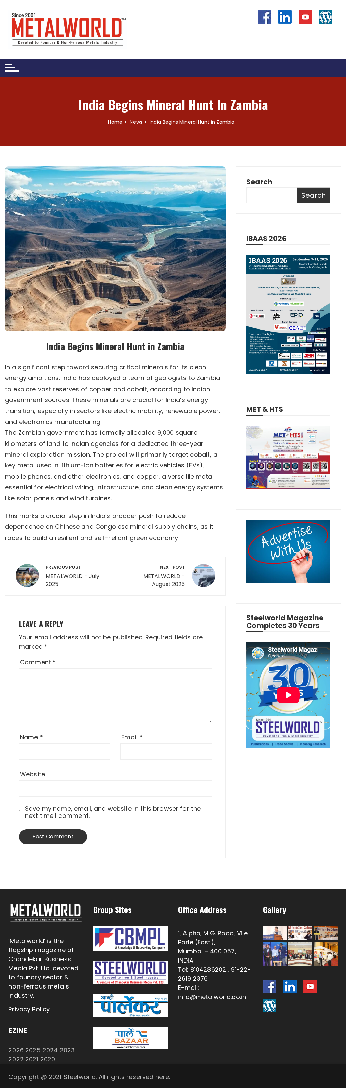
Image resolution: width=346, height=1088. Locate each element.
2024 (50, 1050)
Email (131, 737)
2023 (67, 1050)
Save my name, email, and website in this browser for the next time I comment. (113, 812)
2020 (47, 1059)
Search (259, 182)
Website (32, 774)
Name (31, 737)
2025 (33, 1050)
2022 (16, 1059)
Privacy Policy (29, 1009)
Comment (38, 662)
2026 (16, 1050)
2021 (32, 1059)
